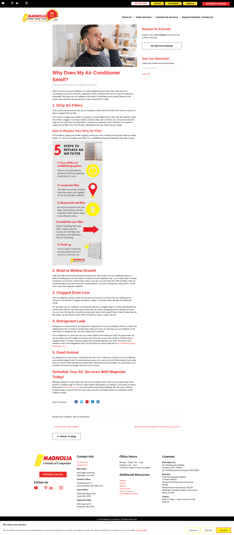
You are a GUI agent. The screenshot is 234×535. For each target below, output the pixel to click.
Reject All (208, 530)
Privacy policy (125, 488)
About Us (127, 17)
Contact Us (207, 17)
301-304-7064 (82, 462)
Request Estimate (191, 17)
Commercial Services (167, 17)
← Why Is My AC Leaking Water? (65, 427)
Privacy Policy (141, 530)
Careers (122, 483)
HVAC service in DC (71, 387)
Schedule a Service (216, 3)
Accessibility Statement (128, 494)
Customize (193, 530)
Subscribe (146, 74)
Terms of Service (126, 491)
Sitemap (122, 486)
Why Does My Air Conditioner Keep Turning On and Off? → (158, 427)
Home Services (144, 17)
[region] (117, 528)
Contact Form (82, 465)
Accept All (223, 530)
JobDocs (123, 480)
